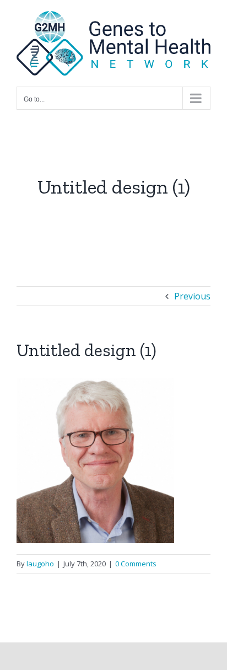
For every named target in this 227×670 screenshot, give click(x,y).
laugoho (40, 564)
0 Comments (135, 564)
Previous (192, 296)
